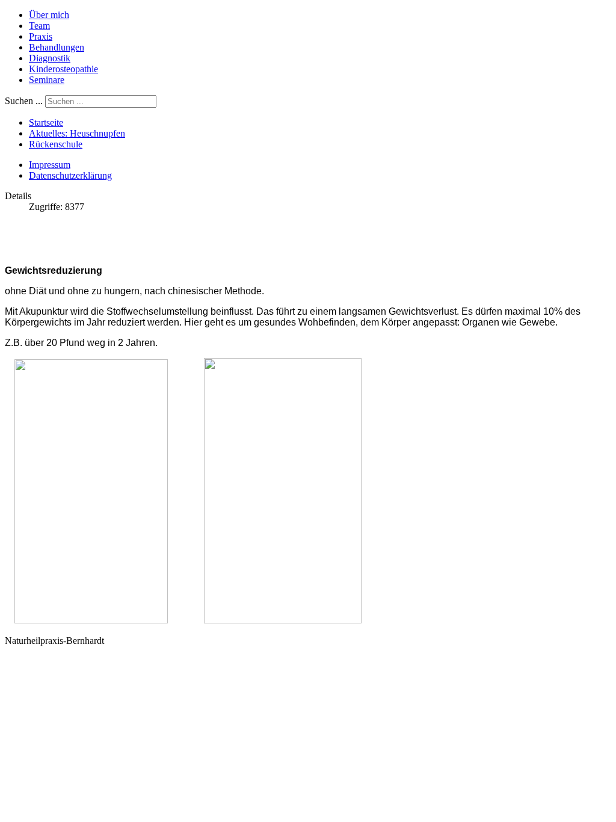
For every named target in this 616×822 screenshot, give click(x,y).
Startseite (46, 122)
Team (39, 25)
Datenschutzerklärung (70, 175)
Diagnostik (49, 58)
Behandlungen (56, 47)
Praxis (40, 36)
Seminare (46, 80)
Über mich (49, 15)
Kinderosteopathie (63, 69)
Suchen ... (24, 101)
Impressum (49, 164)
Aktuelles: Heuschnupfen (77, 133)
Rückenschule (55, 144)
